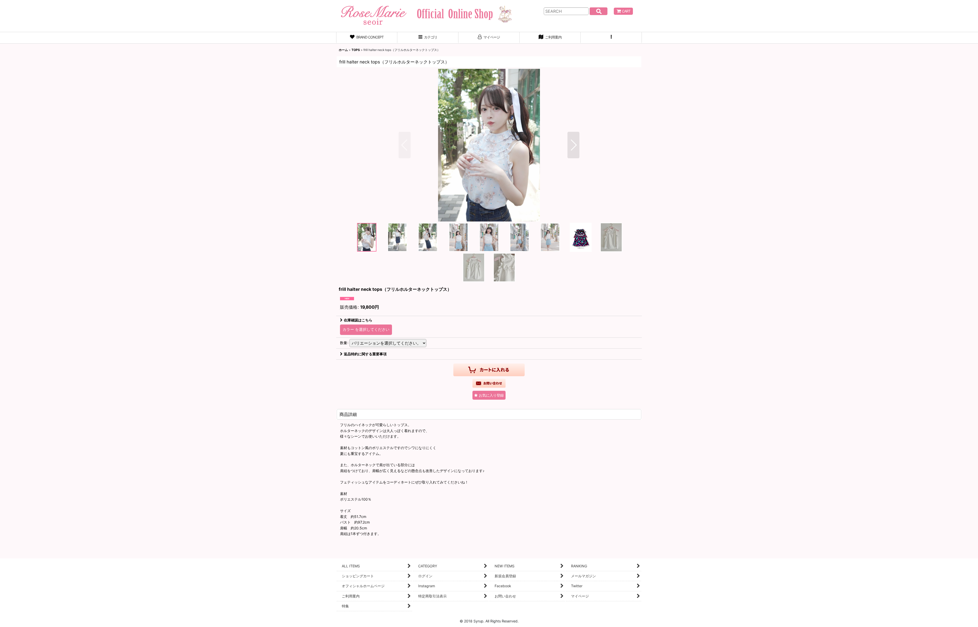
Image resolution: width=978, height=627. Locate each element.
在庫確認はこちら (358, 320)
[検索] (598, 11)
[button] (611, 37)
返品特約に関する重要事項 (365, 354)
